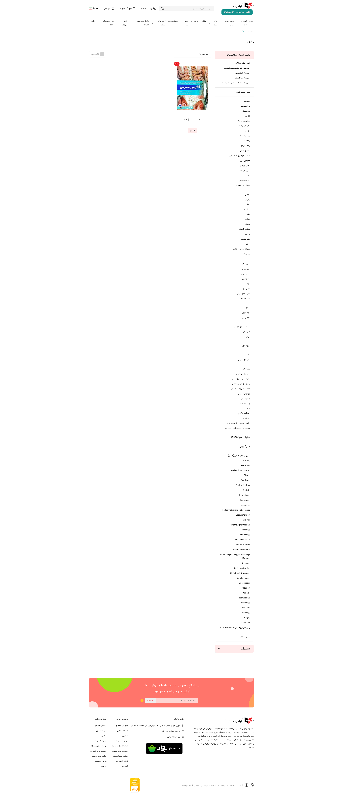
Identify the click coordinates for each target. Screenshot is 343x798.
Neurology (246, 563)
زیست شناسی (245, 403)
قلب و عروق (246, 278)
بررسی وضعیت (245, 135)
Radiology (246, 612)
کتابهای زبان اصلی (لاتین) (142, 23)
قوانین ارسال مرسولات (120, 745)
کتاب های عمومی (244, 359)
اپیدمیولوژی (246, 111)
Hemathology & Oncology (239, 524)
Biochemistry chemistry (240, 470)
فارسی (248, 336)
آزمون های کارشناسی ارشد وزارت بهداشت (235, 82)
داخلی (248, 244)
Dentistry (246, 490)
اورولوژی (247, 219)
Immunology (245, 534)
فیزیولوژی (246, 418)
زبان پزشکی (246, 263)
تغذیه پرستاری (245, 160)
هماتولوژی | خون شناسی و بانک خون (237, 428)
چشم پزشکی (245, 239)
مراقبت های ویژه (244, 180)
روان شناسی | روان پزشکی (241, 248)
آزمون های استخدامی (242, 73)
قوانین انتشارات (122, 761)
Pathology (246, 588)
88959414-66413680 (171, 737)
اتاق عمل (247, 115)
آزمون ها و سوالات (161, 23)
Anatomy (246, 460)
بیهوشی (247, 224)
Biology (247, 475)
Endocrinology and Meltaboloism (236, 510)
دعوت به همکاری (122, 725)
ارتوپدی (247, 199)
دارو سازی (215, 23)
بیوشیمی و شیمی (244, 393)
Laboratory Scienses (241, 549)
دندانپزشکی (173, 21)
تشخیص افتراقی (244, 229)
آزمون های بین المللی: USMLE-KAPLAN (235, 627)
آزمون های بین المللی (242, 77)
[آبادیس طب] (238, 5)
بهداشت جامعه (244, 140)
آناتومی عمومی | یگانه (192, 119)
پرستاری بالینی (245, 150)
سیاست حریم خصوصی (119, 751)
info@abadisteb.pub (171, 731)
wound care (245, 622)
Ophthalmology (243, 578)
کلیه (248, 283)
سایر (248, 355)
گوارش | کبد (246, 288)
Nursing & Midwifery (242, 568)
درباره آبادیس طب (121, 740)
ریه (249, 258)
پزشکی (204, 21)
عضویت (150, 700)
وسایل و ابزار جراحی (243, 185)
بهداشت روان (245, 145)
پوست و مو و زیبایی (229, 23)
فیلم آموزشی (124, 23)
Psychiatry (246, 607)
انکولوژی (247, 209)
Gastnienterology (243, 515)
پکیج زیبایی (246, 317)
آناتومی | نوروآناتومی (243, 373)
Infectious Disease (242, 539)
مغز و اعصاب (245, 298)
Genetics (246, 520)
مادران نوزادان (245, 170)
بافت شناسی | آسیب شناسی (240, 388)
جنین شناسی (245, 398)
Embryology (245, 500)
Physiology (245, 602)
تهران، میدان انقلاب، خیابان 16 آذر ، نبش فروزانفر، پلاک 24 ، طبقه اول (155, 725)
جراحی (247, 234)
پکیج (93, 21)
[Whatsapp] (252, 785)
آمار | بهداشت (245, 106)
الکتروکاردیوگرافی (244, 125)
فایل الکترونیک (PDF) (108, 23)
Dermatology (244, 495)
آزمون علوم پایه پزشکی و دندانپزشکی (237, 68)
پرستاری (195, 21)
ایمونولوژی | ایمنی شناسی (241, 383)
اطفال (248, 204)
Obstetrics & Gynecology (240, 573)
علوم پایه (186, 23)
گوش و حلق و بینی (243, 293)
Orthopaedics (244, 583)
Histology (246, 529)
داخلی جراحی (245, 165)
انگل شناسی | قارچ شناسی (241, 378)
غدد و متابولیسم (244, 273)
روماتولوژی (246, 253)
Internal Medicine (243, 544)
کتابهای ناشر (244, 23)
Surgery (247, 617)
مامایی (247, 175)
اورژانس (247, 130)
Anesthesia (245, 465)
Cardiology (245, 480)
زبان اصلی (246, 331)
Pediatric (246, 593)
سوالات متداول (122, 730)
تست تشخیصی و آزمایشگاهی (239, 155)
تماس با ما (124, 735)
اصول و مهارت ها (244, 120)
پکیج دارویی (246, 312)
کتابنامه (125, 766)
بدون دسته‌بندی (243, 92)
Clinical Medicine (243, 485)
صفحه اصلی (250, 31)
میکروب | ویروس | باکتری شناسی (238, 423)
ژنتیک (248, 408)
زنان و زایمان (245, 268)
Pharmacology (244, 597)
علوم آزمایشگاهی (244, 413)
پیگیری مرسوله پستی (120, 756)
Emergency (245, 505)
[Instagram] (246, 785)
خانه (252, 21)
